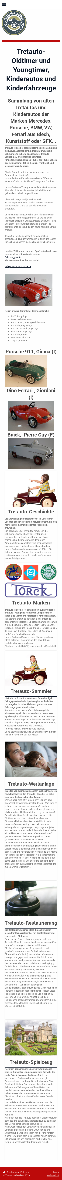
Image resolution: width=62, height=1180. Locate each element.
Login (56, 1172)
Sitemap (25, 1172)
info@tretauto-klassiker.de (18, 266)
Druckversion (13, 1172)
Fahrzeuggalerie (13, 257)
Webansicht (53, 1175)
